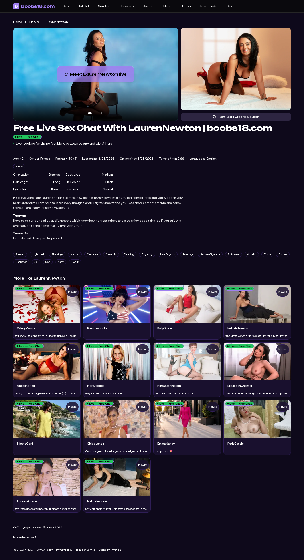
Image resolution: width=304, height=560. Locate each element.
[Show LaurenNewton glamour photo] (101, 113)
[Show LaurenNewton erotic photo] (90, 113)
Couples (148, 6)
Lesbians (127, 6)
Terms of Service (85, 549)
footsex (282, 254)
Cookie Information (110, 549)
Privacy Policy (64, 549)
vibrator (251, 254)
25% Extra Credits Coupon (241, 118)
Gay (229, 6)
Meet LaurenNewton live (102, 75)
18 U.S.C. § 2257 (23, 549)
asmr (61, 261)
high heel (38, 254)
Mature (168, 6)
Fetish (186, 6)
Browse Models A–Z (24, 537)
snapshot (21, 261)
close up (111, 254)
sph (47, 261)
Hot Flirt (83, 6)
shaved (20, 254)
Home (17, 22)
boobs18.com (35, 6)
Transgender (209, 6)
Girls (66, 6)
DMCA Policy (45, 549)
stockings (57, 254)
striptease (233, 254)
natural (75, 254)
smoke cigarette (210, 254)
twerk (75, 261)
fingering (147, 254)
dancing (129, 254)
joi (36, 261)
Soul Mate (105, 6)
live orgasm (167, 254)
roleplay (188, 254)
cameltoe (92, 254)
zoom (267, 254)
